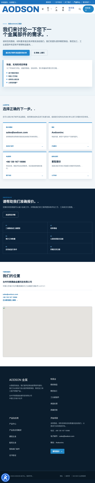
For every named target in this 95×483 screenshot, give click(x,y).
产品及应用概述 (15, 430)
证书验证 (58, 2)
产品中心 (77, 2)
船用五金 (12, 442)
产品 (56, 8)
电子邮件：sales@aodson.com (62, 436)
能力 (48, 8)
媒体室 (48, 2)
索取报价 (87, 9)
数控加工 (54, 391)
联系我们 (86, 2)
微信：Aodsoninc (57, 442)
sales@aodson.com (10, 294)
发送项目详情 (10, 215)
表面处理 (54, 403)
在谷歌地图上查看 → (10, 300)
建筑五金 (12, 436)
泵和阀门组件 (14, 449)
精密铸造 (54, 384)
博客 (63, 8)
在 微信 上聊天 (39, 53)
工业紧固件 (55, 397)
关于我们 (68, 2)
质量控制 (54, 410)
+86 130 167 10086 (10, 297)
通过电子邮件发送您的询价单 (16, 53)
